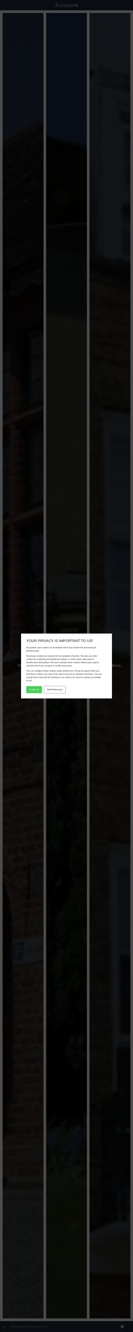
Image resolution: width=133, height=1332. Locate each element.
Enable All (34, 689)
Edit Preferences (54, 689)
